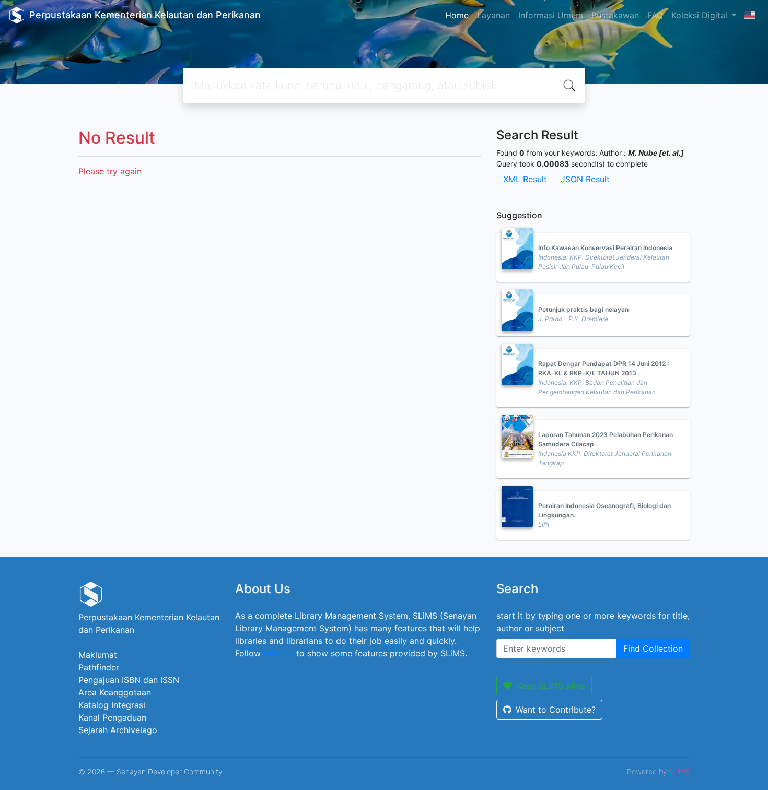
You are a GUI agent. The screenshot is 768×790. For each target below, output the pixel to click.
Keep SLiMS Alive (551, 685)
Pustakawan (615, 15)
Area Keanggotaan (114, 692)
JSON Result (585, 179)
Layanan (493, 15)
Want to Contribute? (556, 709)
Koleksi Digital (700, 15)
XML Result (525, 179)
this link (278, 653)
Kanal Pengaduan (112, 717)
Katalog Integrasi (111, 705)
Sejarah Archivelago (117, 730)
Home (457, 15)
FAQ (655, 15)
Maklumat (97, 655)
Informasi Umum (550, 15)
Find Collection (653, 648)
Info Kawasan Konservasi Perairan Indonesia (605, 248)
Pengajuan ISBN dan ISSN (128, 680)
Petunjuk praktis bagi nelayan (583, 309)
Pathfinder (98, 667)
